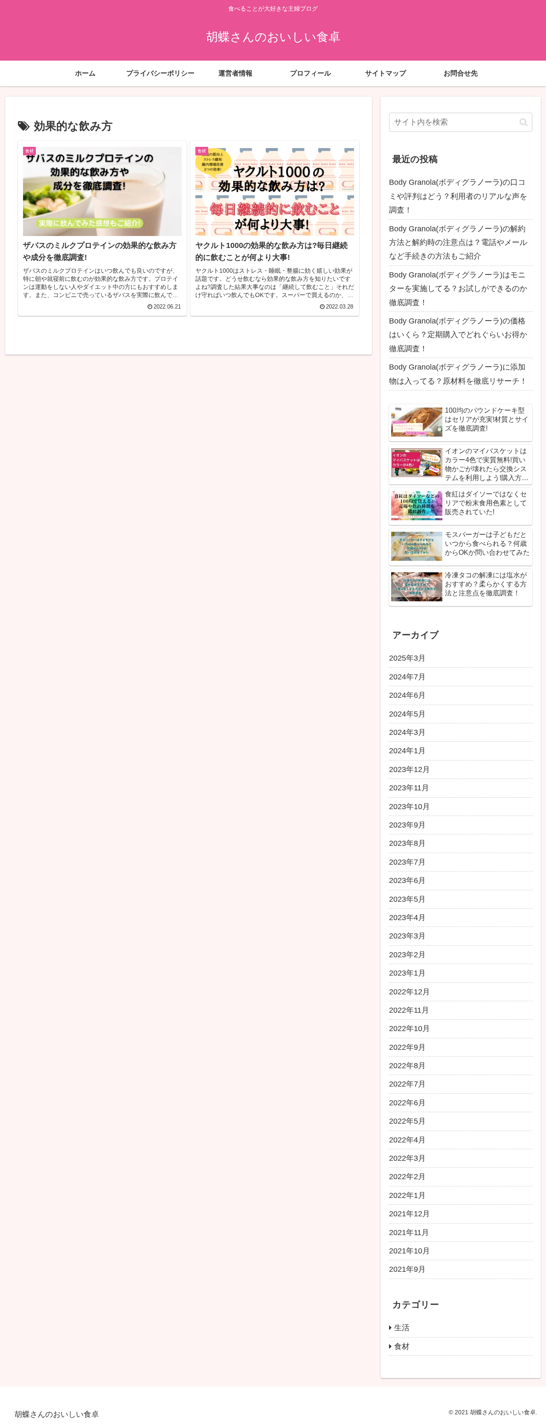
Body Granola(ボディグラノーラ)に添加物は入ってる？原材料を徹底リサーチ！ (458, 374)
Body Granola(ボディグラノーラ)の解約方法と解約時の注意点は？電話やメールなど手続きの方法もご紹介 (458, 242)
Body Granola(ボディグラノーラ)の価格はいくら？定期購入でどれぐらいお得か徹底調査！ (458, 335)
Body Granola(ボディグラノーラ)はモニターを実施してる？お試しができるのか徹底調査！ (458, 289)
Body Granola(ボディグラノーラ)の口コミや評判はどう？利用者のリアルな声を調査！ (458, 196)
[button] (523, 122)
